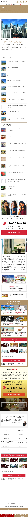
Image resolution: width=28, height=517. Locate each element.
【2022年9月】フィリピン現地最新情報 (14, 80)
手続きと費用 (7, 434)
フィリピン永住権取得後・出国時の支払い (15, 172)
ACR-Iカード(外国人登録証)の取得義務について (16, 150)
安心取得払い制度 (6, 438)
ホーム (7, 430)
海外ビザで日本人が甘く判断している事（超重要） (16, 92)
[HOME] (4, 2)
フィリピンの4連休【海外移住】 (13, 67)
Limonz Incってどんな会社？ (14, 404)
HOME (2, 14)
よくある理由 (20, 442)
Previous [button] (3, 246)
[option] (14, 246)
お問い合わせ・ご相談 (15, 394)
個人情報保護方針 (6, 446)
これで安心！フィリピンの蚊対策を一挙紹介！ (16, 157)
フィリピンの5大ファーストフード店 (14, 136)
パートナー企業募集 (7, 449)
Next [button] (25, 246)
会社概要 (19, 271)
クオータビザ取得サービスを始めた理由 (7, 442)
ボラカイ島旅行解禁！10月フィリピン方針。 (15, 111)
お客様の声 (20, 434)
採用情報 (20, 446)
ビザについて (20, 430)
